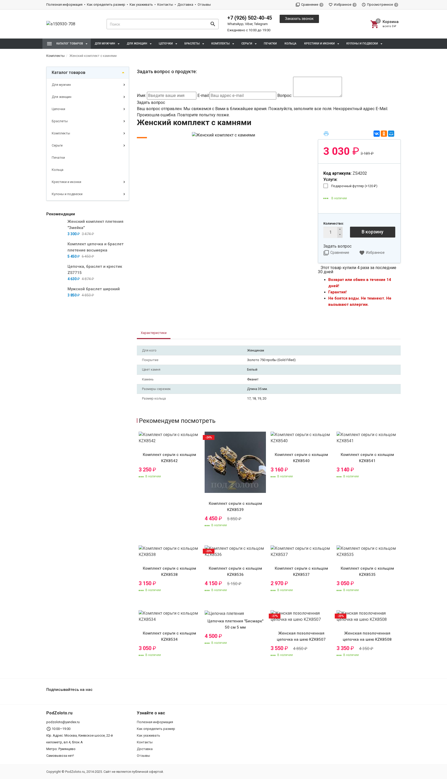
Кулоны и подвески (67, 194)
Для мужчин (61, 85)
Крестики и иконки (66, 182)
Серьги (57, 145)
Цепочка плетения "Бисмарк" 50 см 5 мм (235, 624)
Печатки (270, 43)
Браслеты (60, 121)
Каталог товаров (68, 72)
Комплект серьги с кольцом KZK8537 (301, 571)
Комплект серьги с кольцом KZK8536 (235, 571)
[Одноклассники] (384, 134)
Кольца (290, 43)
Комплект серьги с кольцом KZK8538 (169, 571)
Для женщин (61, 97)
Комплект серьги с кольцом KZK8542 (169, 457)
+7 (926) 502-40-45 (249, 18)
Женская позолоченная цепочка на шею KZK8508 (367, 636)
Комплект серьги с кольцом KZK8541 (367, 457)
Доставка (185, 4)
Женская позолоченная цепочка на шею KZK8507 (301, 636)
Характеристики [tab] (154, 333)
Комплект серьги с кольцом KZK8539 (235, 506)
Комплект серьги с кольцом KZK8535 (367, 571)
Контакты (165, 4)
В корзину (372, 231)
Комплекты (61, 133)
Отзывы (204, 4)
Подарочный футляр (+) (354, 186)
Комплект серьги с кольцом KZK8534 (169, 636)
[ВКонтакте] (377, 134)
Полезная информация (64, 4)
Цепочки (58, 109)
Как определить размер (106, 4)
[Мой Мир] (391, 134)
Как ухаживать (141, 4)
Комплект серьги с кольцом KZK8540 (301, 457)
